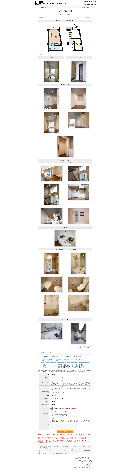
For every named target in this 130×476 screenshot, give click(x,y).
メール (52, 392)
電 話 (57, 392)
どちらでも (63, 392)
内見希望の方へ (87, 450)
